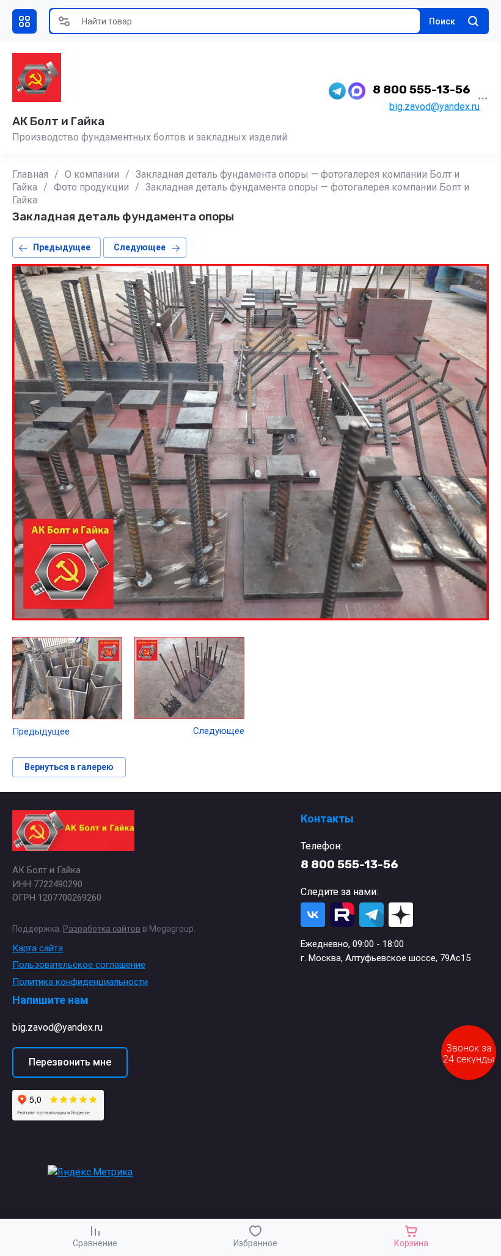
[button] (24, 21)
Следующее (140, 247)
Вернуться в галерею (69, 767)
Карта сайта (37, 948)
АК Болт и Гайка (58, 121)
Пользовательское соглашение (78, 964)
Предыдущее (61, 247)
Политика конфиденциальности (80, 981)
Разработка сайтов (102, 929)
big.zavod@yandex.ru (434, 106)
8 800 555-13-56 (421, 89)
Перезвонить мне (70, 1062)
